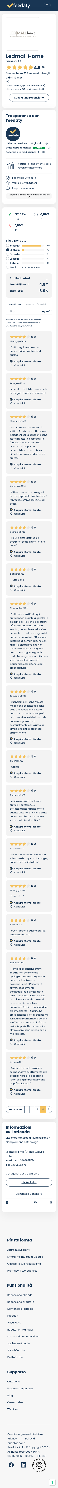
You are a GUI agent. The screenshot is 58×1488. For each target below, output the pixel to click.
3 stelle (14, 254)
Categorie (13, 1381)
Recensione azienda (19, 1295)
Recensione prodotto (20, 1302)
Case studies (15, 1402)
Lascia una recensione (29, 97)
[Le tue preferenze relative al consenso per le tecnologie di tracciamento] (52, 1482)
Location (12, 1316)
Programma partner (20, 1388)
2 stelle (14, 259)
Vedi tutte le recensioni (25, 267)
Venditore (15, 304)
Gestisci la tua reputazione (24, 1264)
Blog (10, 1395)
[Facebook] (7, 1202)
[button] (29, 166)
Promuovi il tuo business (22, 1271)
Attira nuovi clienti (18, 1250)
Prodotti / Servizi (36, 304)
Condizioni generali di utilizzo (25, 1434)
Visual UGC (14, 1322)
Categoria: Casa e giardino (22, 1173)
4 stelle (15, 250)
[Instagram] (51, 1202)
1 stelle (14, 263)
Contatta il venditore (29, 1194)
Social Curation (16, 1350)
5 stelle (14, 245)
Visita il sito (29, 1182)
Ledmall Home (25, 56)
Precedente (16, 1109)
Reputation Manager (20, 1329)
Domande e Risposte (20, 1309)
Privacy (12, 1438)
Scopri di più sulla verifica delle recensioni (29, 194)
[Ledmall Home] (23, 34)
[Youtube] (35, 1202)
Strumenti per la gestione (23, 1336)
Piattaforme (15, 1357)
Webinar (12, 1409)
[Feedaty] (18, 6)
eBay (12, 311)
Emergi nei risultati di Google (25, 1257)
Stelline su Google (18, 1343)
